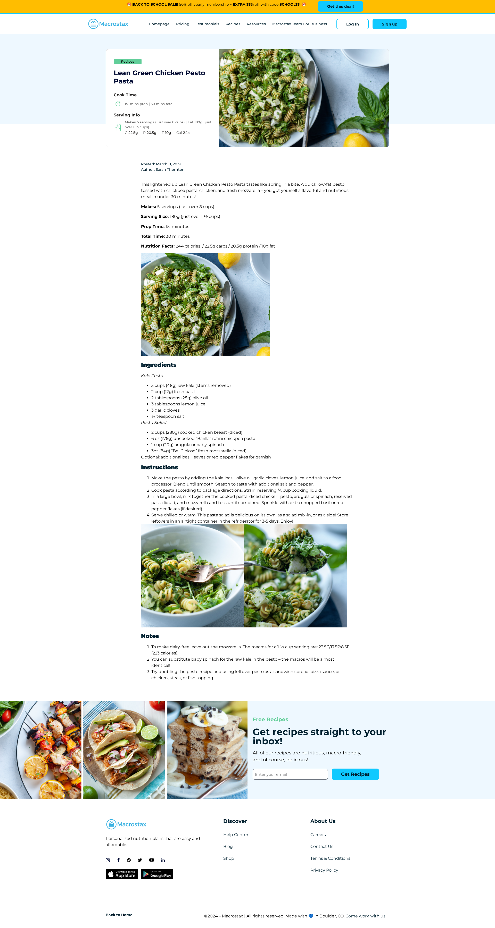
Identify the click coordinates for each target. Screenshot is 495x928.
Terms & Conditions (330, 858)
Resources (256, 24)
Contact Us (321, 846)
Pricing (182, 24)
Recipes (233, 24)
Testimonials (207, 24)
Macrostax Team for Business (299, 24)
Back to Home (119, 915)
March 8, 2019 (168, 164)
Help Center (235, 834)
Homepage (159, 24)
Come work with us (365, 916)
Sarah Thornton (170, 169)
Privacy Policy (324, 870)
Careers (318, 834)
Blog (228, 846)
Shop (228, 858)
